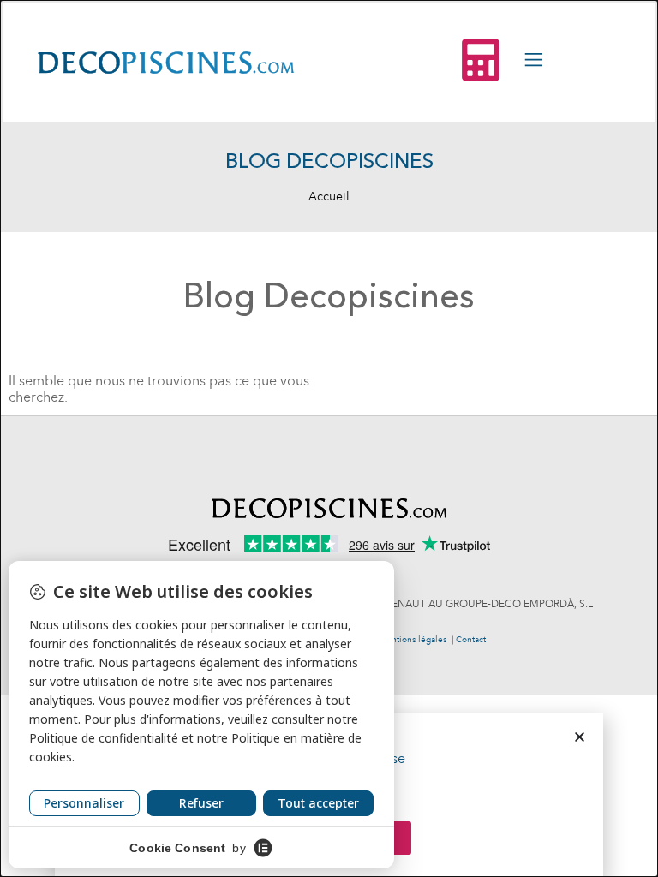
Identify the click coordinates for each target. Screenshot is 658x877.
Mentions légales (412, 640)
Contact (471, 640)
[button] (579, 737)
